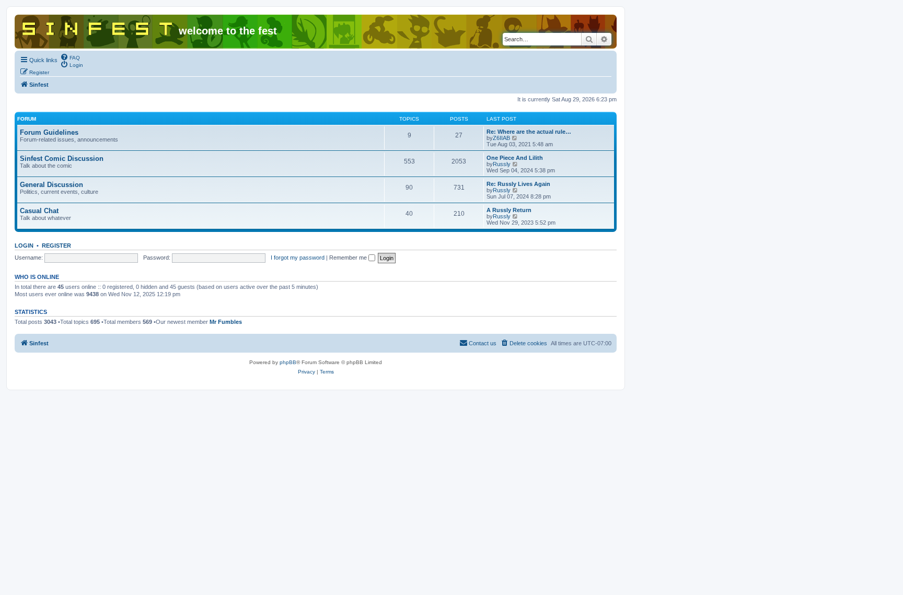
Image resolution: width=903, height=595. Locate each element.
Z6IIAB (501, 138)
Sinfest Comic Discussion (61, 158)
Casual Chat (39, 211)
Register (56, 245)
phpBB (288, 362)
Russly (502, 164)
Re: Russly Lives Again (518, 184)
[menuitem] (70, 57)
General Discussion (51, 185)
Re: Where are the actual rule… (529, 132)
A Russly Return (509, 210)
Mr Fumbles (226, 322)
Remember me (348, 257)
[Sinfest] (98, 26)
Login (24, 245)
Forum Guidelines (49, 132)
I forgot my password (298, 257)
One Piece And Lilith (515, 158)
